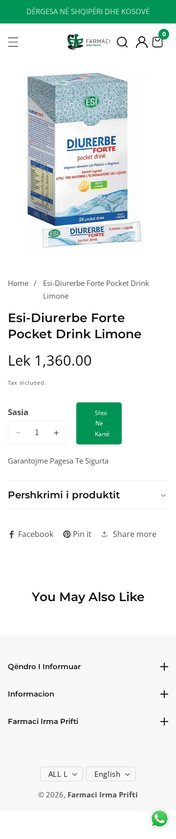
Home (18, 283)
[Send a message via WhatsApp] (159, 818)
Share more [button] (134, 534)
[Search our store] (122, 42)
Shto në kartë (102, 423)
